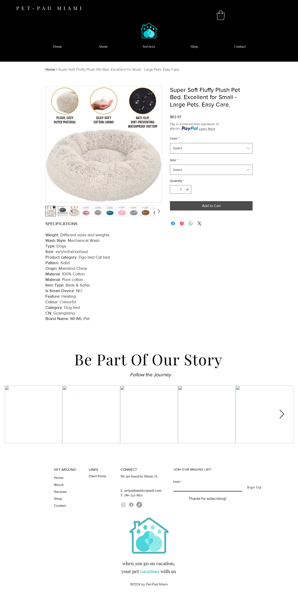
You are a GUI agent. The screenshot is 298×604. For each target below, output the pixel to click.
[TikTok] (139, 504)
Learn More (207, 128)
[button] (221, 15)
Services (60, 492)
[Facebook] (131, 504)
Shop (58, 499)
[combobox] (211, 148)
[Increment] (188, 189)
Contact (60, 505)
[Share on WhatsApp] (190, 223)
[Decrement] (173, 189)
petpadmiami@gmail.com (142, 490)
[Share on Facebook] (173, 223)
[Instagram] (123, 504)
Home (50, 69)
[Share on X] (199, 223)
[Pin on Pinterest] (182, 223)
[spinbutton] (180, 189)
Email (176, 481)
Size (174, 160)
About (58, 485)
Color (175, 138)
